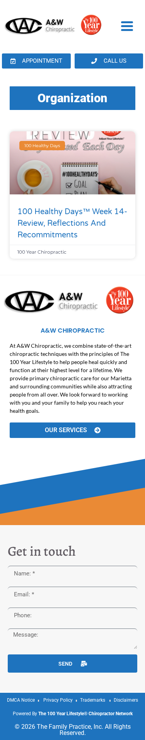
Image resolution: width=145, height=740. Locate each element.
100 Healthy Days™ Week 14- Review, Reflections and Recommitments (72, 223)
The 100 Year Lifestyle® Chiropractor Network (85, 713)
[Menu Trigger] (127, 25)
